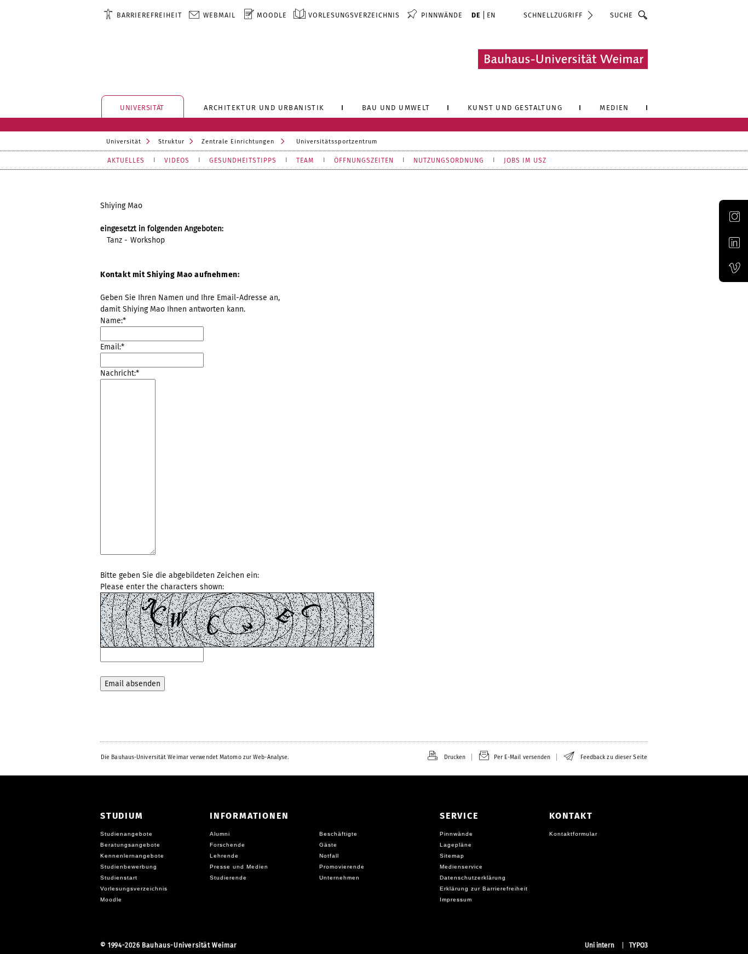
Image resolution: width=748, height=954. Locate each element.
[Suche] (643, 15)
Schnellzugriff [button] (553, 15)
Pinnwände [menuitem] (442, 15)
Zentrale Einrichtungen (238, 141)
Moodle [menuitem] (272, 15)
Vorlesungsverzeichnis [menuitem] (354, 15)
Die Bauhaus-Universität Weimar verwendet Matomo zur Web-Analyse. (195, 757)
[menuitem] (142, 15)
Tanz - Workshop (136, 240)
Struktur (171, 141)
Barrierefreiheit (149, 15)
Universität (123, 141)
